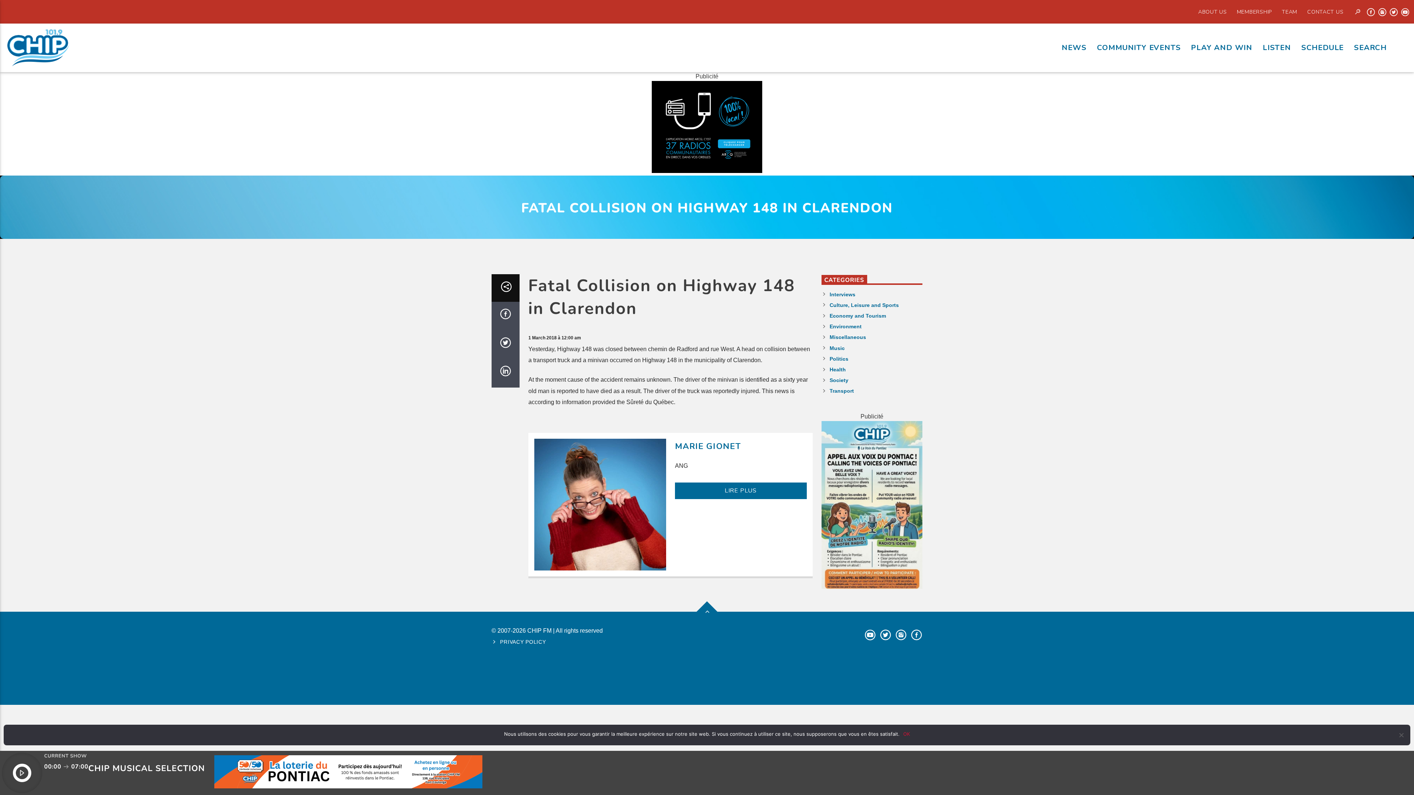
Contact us (1325, 11)
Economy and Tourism (858, 316)
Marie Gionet (708, 446)
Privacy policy (523, 642)
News (1074, 47)
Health (838, 369)
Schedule (1322, 47)
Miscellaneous (848, 337)
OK (906, 734)
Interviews (842, 294)
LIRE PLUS (741, 491)
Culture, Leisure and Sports (864, 305)
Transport (842, 391)
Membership (1254, 11)
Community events (1139, 47)
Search (1370, 47)
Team (1289, 11)
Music (837, 348)
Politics (839, 359)
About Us (1212, 11)
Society (839, 380)
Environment (846, 326)
